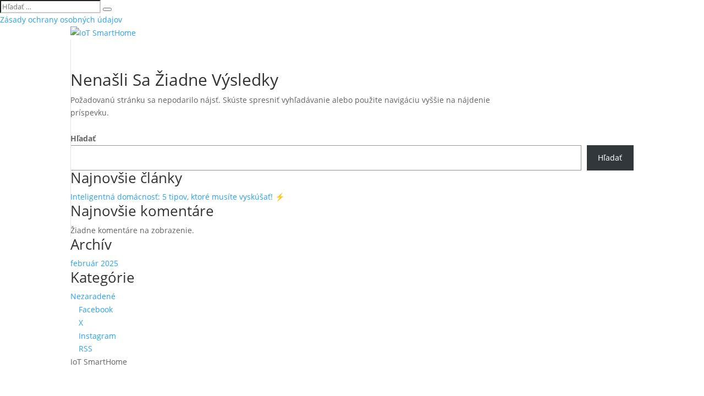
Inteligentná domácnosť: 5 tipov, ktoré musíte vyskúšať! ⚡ (177, 196)
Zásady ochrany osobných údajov (61, 19)
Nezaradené (93, 296)
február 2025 (94, 263)
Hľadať (83, 138)
